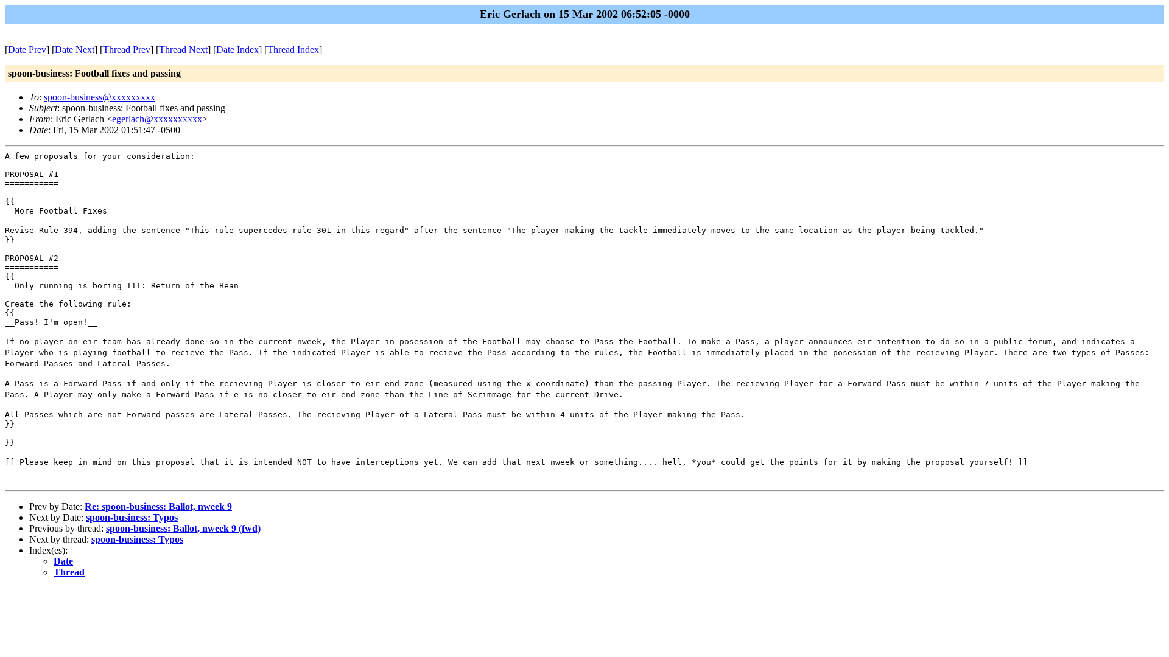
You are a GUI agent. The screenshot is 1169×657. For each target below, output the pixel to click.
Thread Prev (126, 49)
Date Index (237, 49)
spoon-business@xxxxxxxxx (99, 97)
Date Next (74, 49)
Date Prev (27, 49)
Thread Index (293, 49)
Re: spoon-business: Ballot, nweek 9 (158, 506)
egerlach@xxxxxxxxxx (157, 119)
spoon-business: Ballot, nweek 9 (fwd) (183, 528)
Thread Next (183, 49)
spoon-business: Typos (132, 517)
